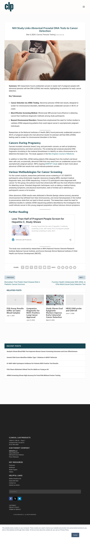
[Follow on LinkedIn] (19, 498)
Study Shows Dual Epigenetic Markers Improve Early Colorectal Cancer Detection (54, 312)
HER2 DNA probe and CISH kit (74, 309)
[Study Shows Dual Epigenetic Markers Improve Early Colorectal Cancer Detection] (55, 300)
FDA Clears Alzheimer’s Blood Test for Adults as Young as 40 (28, 369)
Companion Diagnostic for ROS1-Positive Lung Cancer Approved (33, 312)
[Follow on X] (15, 498)
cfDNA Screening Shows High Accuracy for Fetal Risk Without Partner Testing (33, 375)
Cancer (39, 35)
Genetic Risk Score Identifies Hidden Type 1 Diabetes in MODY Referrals (32, 357)
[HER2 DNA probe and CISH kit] (74, 300)
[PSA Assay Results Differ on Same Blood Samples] (15, 300)
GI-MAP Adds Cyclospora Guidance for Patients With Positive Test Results (32, 363)
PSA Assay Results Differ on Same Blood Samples (15, 310)
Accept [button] (75, 535)
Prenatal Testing (49, 35)
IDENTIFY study (51, 164)
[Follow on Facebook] (11, 498)
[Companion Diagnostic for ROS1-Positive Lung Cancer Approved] (35, 300)
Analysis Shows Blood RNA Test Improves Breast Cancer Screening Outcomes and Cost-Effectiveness (42, 351)
